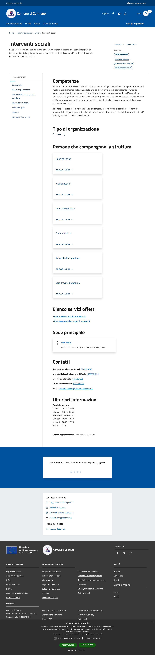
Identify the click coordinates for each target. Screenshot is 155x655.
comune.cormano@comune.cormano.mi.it (76, 388)
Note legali (82, 619)
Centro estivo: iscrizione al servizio (70, 316)
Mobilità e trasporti (50, 597)
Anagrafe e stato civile (51, 571)
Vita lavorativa (48, 580)
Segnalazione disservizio (52, 614)
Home (11, 32)
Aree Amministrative (14, 575)
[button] (77, 650)
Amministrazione (25, 32)
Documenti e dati (13, 597)
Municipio (66, 342)
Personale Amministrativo (17, 593)
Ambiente (82, 584)
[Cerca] (146, 13)
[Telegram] (118, 13)
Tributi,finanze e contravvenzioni (91, 580)
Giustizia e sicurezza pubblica (90, 575)
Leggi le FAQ (47, 619)
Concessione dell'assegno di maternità (72, 321)
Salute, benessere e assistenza (90, 588)
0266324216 (78, 383)
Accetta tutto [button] (68, 645)
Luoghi (116, 592)
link (101, 634)
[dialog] (77, 637)
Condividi (118, 44)
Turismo (45, 593)
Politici (9, 588)
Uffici (37, 32)
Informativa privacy (86, 614)
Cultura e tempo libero (51, 575)
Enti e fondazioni (13, 584)
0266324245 (86, 369)
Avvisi (116, 580)
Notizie (117, 571)
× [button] (152, 622)
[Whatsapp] (124, 13)
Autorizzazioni (84, 593)
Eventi (116, 596)
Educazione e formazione (88, 571)
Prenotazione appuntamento (54, 610)
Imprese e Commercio (51, 584)
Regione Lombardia (14, 3)
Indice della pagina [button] (19, 77)
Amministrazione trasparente (90, 610)
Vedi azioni (131, 44)
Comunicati (118, 575)
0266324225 (93, 374)
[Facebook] (112, 13)
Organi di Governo (13, 571)
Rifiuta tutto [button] (87, 645)
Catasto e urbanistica (51, 588)
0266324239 (77, 378)
